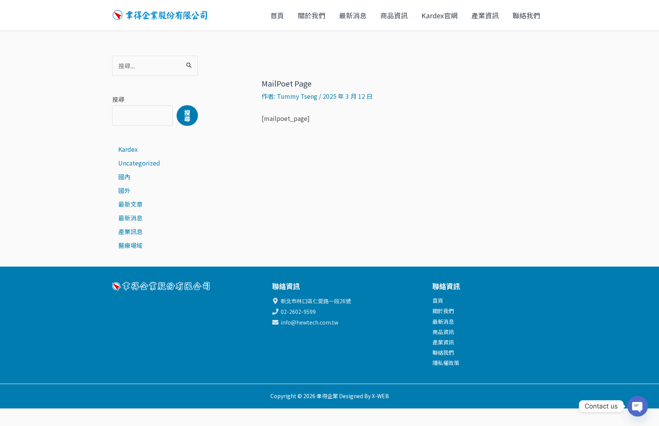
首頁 (277, 15)
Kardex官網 (439, 15)
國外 (124, 190)
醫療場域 (130, 245)
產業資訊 (485, 15)
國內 (124, 176)
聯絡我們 (526, 15)
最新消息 (352, 15)
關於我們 (311, 15)
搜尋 (118, 99)
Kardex (128, 149)
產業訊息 (130, 231)
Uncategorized (139, 162)
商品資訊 (394, 15)
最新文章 (130, 204)
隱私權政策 (445, 363)
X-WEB (380, 396)
